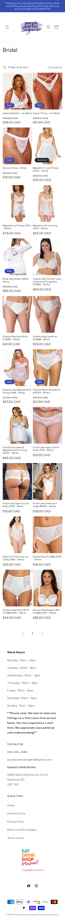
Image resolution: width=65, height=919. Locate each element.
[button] (7, 27)
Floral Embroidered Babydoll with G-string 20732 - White (15, 450)
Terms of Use (15, 838)
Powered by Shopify (48, 914)
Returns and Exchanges (21, 829)
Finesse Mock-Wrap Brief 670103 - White (46, 391)
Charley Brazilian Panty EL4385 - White (15, 338)
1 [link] (22, 633)
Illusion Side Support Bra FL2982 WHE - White (46, 611)
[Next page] (42, 633)
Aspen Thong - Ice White (46, 113)
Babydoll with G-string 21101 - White (45, 227)
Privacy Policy (15, 821)
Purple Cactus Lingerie (26, 914)
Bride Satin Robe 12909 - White (16, 280)
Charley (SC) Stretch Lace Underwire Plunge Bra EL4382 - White (47, 281)
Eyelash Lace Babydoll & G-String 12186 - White (17, 391)
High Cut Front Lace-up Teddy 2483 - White (15, 558)
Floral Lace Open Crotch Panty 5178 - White (46, 449)
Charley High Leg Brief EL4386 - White (45, 338)
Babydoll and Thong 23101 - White (17, 227)
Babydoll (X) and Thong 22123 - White (45, 169)
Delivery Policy (16, 813)
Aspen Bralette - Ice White (17, 113)
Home (11, 805)
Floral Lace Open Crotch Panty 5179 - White (16, 505)
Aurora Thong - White (15, 168)
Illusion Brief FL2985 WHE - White (47, 558)
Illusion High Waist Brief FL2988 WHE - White (16, 611)
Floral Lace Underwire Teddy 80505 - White (45, 505)
